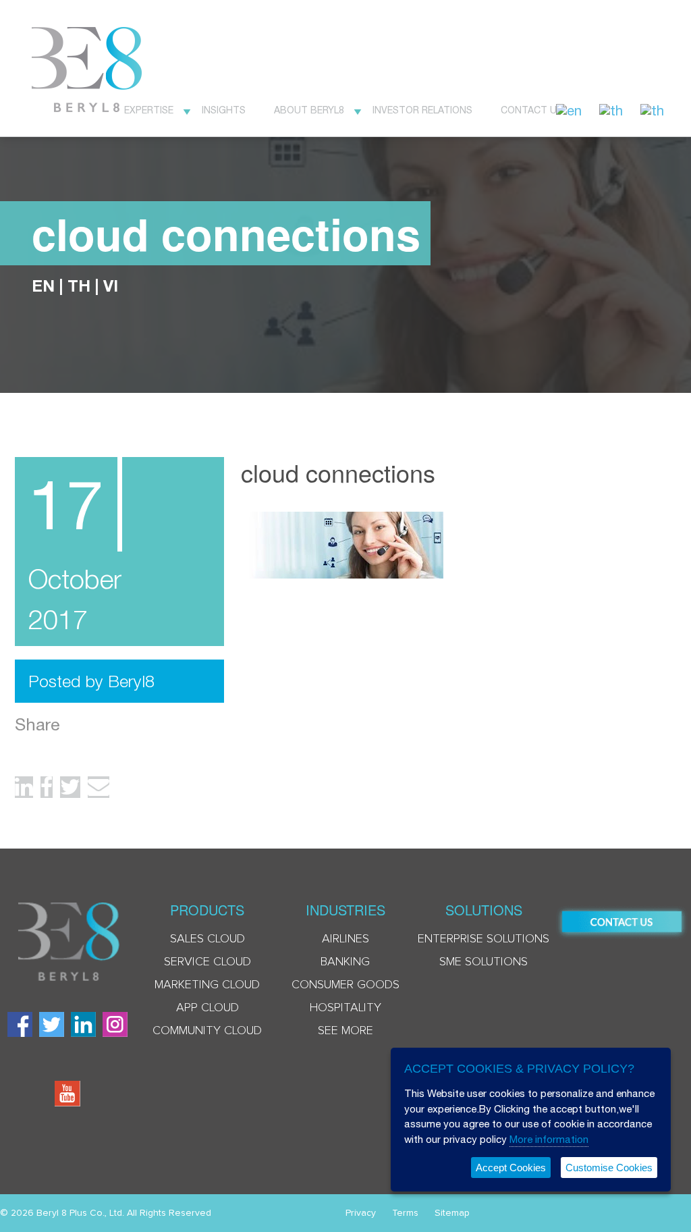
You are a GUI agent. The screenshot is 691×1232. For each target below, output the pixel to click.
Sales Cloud (207, 939)
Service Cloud (207, 962)
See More (345, 1031)
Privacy (361, 1213)
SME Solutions (483, 962)
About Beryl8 (309, 110)
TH (78, 285)
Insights (224, 110)
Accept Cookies (511, 1167)
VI (110, 285)
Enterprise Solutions (483, 939)
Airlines (345, 939)
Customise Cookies (609, 1167)
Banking (345, 962)
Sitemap (452, 1213)
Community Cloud (207, 1031)
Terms (405, 1213)
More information (548, 1139)
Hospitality (345, 1008)
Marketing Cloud (207, 985)
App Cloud (207, 1008)
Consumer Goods (345, 985)
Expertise (148, 110)
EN (43, 285)
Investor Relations (422, 110)
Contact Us (532, 110)
